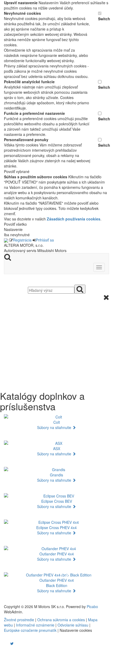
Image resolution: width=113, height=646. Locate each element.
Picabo (92, 606)
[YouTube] (6, 643)
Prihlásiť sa (45, 240)
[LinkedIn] (15, 643)
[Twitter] (12, 643)
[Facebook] (4, 643)
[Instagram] (8, 643)
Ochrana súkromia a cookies (61, 619)
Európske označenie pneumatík (30, 630)
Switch (103, 18)
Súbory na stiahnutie (54, 427)
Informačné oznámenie (35, 625)
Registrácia (22, 240)
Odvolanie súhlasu (73, 625)
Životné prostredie (19, 619)
